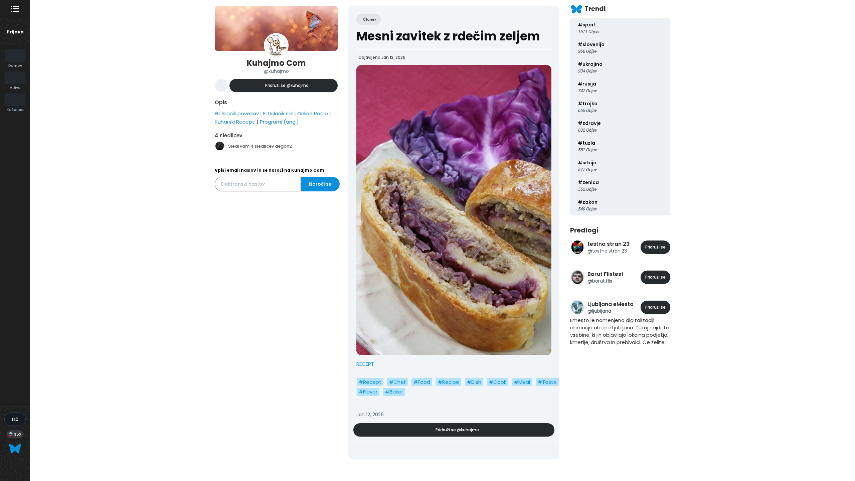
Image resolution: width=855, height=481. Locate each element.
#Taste (547, 381)
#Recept (370, 381)
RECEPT (365, 363)
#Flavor (368, 391)
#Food (421, 381)
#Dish (474, 381)
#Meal (522, 381)
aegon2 (283, 146)
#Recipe (448, 381)
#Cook (497, 381)
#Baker (394, 391)
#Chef (397, 381)
